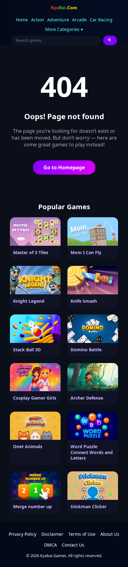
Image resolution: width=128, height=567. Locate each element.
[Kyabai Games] (64, 8)
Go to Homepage (64, 167)
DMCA (50, 545)
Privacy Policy (22, 534)
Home (22, 20)
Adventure (58, 20)
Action (37, 20)
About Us (109, 534)
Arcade (79, 20)
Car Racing (101, 20)
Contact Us (73, 545)
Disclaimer (52, 534)
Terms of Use (81, 534)
